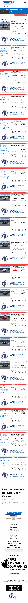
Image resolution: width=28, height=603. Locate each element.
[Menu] (25, 3)
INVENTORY (13, 527)
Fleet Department (13, 533)
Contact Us (4, 579)
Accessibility (11, 579)
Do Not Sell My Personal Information (15, 580)
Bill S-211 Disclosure (13, 547)
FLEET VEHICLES (13, 532)
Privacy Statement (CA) (13, 543)
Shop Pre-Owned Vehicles (13, 530)
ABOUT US (13, 536)
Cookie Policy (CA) (13, 541)
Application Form (13, 535)
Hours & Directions (13, 539)
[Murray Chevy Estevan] (8, 4)
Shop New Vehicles (13, 529)
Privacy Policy (20, 579)
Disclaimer (13, 545)
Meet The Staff (13, 538)
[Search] (2, 550)
